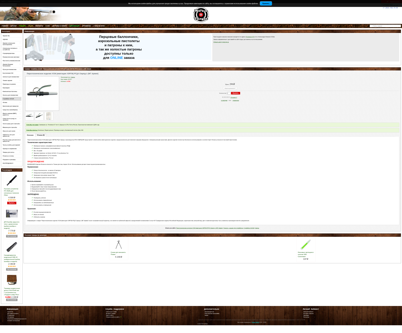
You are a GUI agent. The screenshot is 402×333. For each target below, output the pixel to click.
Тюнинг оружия (7, 80)
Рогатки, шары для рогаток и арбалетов (12, 140)
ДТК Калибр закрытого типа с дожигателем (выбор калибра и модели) (11, 225)
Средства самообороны (10, 110)
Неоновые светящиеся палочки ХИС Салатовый (306, 254)
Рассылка (306, 317)
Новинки (22, 26)
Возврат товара (110, 313)
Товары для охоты (8, 152)
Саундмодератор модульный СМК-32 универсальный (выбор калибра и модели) (12, 258)
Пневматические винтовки (11, 57)
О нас (48, 26)
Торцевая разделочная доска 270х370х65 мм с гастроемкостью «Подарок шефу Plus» (12, 291)
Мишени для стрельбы (10, 127)
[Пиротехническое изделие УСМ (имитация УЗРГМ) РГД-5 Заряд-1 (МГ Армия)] (42, 108)
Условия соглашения (13, 320)
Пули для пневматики (9, 69)
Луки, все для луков (9, 131)
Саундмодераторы (9, 53)
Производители (209, 311)
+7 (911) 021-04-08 (98, 26)
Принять (266, 3)
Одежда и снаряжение (10, 148)
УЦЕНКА (5, 39)
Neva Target (255, 322)
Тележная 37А (250, 37)
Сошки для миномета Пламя (118, 253)
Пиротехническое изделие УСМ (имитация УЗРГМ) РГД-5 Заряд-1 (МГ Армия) (67, 69)
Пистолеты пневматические (11, 60)
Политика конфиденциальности (16, 319)
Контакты (39, 26)
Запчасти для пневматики (11, 77)
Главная (5, 26)
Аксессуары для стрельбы (11, 123)
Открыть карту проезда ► (221, 42)
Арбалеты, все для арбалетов (9, 135)
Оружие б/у (6, 36)
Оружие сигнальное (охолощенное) (9, 43)
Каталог (14, 26)
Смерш (257, 228)
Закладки (306, 315)
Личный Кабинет (308, 311)
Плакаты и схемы (8, 156)
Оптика (5, 102)
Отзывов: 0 (234, 97)
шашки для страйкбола (236, 228)
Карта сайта (109, 315)
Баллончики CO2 (8, 73)
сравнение (236, 100)
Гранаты (226, 228)
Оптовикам (86, 26)
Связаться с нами (111, 311)
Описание (30, 135)
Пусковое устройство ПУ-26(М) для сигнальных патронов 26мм (11, 192)
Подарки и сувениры (9, 159)
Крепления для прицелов (10, 106)
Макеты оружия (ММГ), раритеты (10, 114)
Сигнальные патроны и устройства (10, 49)
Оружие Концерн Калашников (8, 65)
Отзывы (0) (40, 135)
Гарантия (10, 311)
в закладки (224, 100)
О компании (10, 315)
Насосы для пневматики (10, 95)
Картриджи (6, 88)
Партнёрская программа (212, 313)
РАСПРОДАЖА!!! (8, 163)
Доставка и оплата (59, 26)
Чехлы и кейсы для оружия (11, 145)
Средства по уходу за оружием (9, 119)
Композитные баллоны (10, 91)
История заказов (308, 313)
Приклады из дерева (9, 84)
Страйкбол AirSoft (8, 99)
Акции (30, 26)
